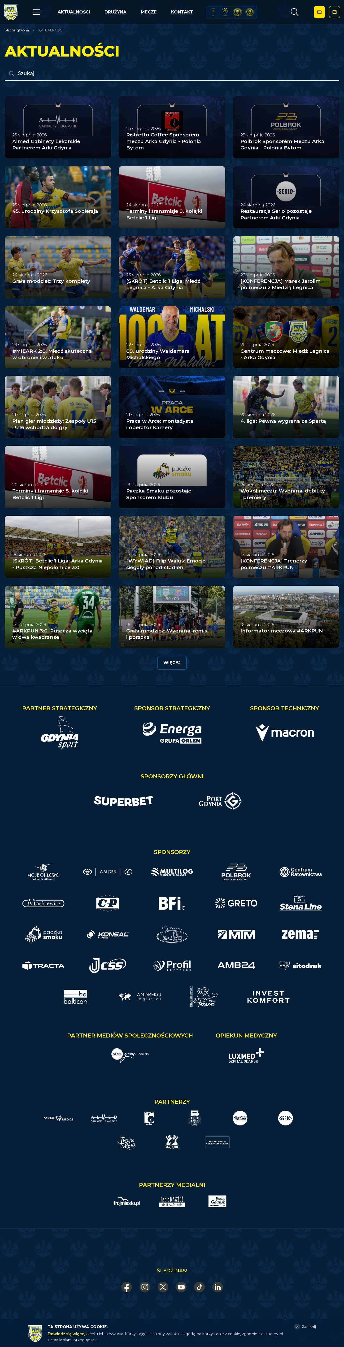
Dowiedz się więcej (66, 1334)
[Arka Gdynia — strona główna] (10, 12)
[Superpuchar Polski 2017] (237, 12)
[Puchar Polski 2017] (225, 12)
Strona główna (17, 30)
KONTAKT (182, 12)
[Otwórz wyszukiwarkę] (294, 12)
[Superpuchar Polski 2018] (249, 12)
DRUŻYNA (115, 12)
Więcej (172, 662)
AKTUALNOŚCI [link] (50, 30)
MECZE (149, 12)
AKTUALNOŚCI (74, 12)
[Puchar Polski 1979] (213, 12)
